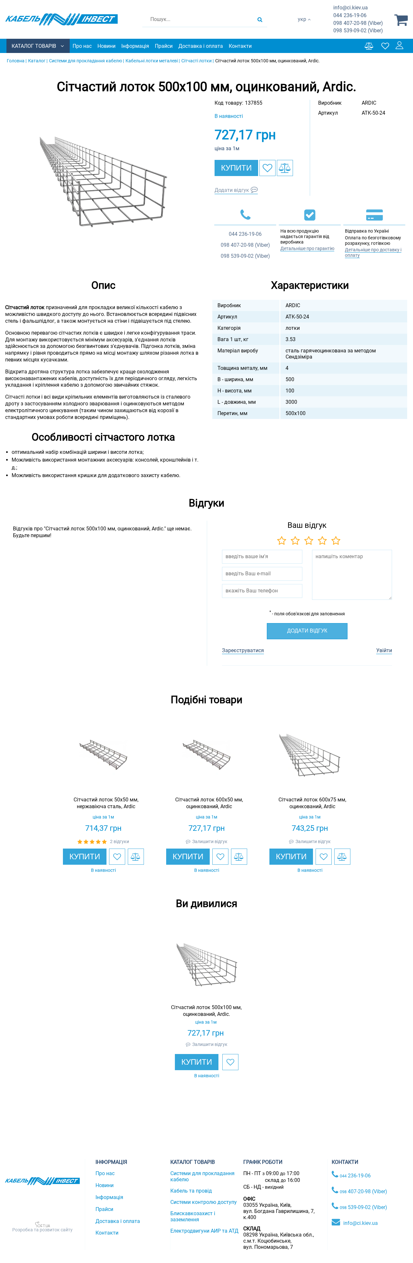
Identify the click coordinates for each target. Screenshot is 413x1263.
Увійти (384, 650)
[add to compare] (285, 168)
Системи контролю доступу (203, 1202)
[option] (103, 182)
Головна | (16, 60)
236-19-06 (350, 15)
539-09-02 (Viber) (358, 30)
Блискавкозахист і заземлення (192, 1216)
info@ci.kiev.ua (360, 1223)
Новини (106, 46)
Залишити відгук (209, 841)
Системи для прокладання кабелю (202, 1176)
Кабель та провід (191, 1191)
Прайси (164, 46)
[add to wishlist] (267, 168)
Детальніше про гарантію (307, 248)
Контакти (240, 46)
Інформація (135, 46)
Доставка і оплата (200, 46)
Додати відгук (232, 190)
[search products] (260, 19)
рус (302, 26)
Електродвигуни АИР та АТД (204, 1231)
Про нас (82, 46)
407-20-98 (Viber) (358, 23)
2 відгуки (119, 841)
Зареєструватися (243, 650)
